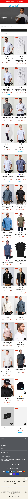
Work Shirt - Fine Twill (20, 234)
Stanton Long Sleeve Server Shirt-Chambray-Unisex (7, 206)
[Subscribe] (26, 456)
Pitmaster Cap (7, 400)
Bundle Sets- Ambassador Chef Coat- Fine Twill (20, 60)
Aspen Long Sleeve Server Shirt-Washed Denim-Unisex (7, 234)
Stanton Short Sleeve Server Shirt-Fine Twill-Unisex (20, 206)
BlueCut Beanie (20, 398)
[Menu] (2, 5)
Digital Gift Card (7, 427)
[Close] (25, 479)
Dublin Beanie (20, 344)
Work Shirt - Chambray (7, 262)
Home (2, 26)
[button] (22, 5)
